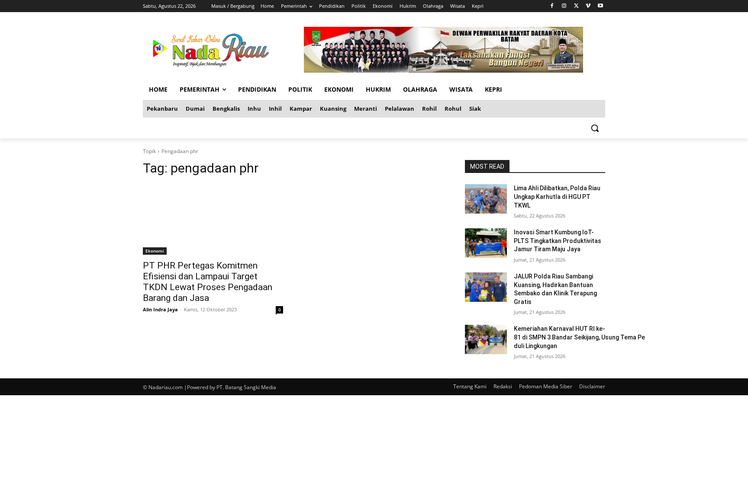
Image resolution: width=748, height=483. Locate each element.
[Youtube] (600, 6)
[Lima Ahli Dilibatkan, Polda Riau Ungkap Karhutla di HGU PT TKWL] (486, 199)
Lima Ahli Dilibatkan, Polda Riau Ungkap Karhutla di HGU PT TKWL (557, 196)
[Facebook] (552, 6)
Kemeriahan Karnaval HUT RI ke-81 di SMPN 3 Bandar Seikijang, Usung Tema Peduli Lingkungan (579, 337)
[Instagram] (564, 6)
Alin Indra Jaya (160, 309)
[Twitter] (576, 6)
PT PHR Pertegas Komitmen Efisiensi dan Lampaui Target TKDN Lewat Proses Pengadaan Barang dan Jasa (207, 281)
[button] (594, 128)
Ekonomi (154, 251)
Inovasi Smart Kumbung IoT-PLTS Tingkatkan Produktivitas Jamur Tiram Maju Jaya (557, 241)
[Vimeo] (588, 6)
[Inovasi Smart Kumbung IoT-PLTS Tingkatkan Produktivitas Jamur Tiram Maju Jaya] (486, 243)
